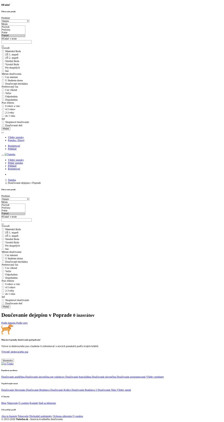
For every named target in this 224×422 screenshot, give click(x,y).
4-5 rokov (10, 109)
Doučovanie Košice (60, 390)
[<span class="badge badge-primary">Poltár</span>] (13, 32)
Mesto (4, 24)
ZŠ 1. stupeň (11, 54)
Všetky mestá (124, 390)
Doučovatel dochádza (16, 83)
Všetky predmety (155, 376)
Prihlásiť (12, 148)
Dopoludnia (11, 99)
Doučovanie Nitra (107, 390)
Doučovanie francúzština (78, 376)
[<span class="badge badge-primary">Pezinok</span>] (13, 27)
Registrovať (14, 145)
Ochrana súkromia (62, 416)
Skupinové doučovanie (17, 122)
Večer (8, 93)
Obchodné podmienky (40, 416)
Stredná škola (12, 61)
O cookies (23, 403)
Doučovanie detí (13, 125)
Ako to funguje (9, 416)
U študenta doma (14, 80)
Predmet (5, 18)
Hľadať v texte (9, 38)
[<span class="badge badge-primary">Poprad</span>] (13, 35)
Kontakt (34, 403)
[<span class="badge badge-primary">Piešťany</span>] (13, 30)
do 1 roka (10, 115)
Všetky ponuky (16, 137)
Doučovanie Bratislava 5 (84, 390)
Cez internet (11, 77)
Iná (7, 71)
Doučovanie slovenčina (104, 376)
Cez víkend (11, 90)
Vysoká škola (12, 64)
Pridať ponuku (15, 162)
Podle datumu (8, 323)
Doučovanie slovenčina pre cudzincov (45, 376)
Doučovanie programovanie (131, 376)
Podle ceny (22, 323)
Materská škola (13, 51)
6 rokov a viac (12, 106)
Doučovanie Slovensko (13, 390)
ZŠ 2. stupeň (11, 57)
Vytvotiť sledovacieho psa (14, 351)
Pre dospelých (12, 67)
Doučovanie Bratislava (38, 390)
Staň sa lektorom (47, 403)
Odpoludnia (11, 96)
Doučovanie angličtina (13, 376)
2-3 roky (9, 112)
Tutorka (12, 180)
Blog (3, 403)
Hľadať (6, 128)
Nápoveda (12, 403)
